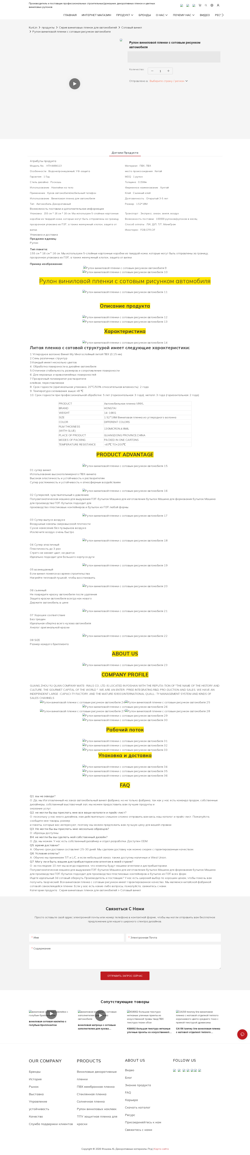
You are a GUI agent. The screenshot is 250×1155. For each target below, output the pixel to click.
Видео (129, 1070)
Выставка (36, 1094)
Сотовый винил (131, 27)
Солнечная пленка (91, 1101)
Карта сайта (161, 1148)
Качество (36, 1116)
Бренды (35, 1071)
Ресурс (130, 1115)
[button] (223, 15)
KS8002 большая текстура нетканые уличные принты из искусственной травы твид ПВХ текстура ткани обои (149, 1030)
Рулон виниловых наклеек (96, 1109)
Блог (128, 1077)
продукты (48, 27)
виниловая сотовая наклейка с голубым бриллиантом (47, 1023)
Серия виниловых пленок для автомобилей (88, 27)
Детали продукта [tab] (125, 152)
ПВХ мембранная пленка (96, 1086)
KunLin (33, 27)
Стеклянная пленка (91, 1094)
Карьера (131, 1100)
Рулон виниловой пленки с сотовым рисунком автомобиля (71, 31)
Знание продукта (138, 1085)
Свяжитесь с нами (138, 1129)
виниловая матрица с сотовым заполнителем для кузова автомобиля (97, 1027)
